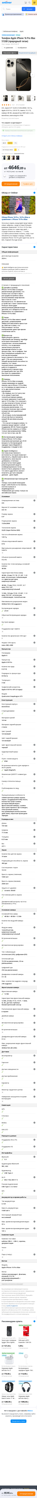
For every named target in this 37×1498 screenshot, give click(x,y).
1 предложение (23, 1348)
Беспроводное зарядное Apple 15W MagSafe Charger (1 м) (26, 1369)
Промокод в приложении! (13, 14)
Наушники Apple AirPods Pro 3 (7, 1369)
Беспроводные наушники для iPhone (9, 1366)
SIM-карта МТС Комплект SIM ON (24, 1341)
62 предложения (7, 1376)
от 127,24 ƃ (6, 1346)
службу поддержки (12, 1306)
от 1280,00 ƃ (7, 1402)
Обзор (4, 1355)
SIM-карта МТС (22, 1338)
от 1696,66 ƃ (23, 1402)
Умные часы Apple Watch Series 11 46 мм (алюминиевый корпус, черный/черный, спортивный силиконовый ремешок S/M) (9, 1397)
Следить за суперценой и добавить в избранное (17, 176)
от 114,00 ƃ (22, 1374)
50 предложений (7, 1404)
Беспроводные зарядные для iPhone (26, 1366)
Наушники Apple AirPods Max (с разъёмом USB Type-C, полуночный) (25, 1397)
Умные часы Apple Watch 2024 (9, 1394)
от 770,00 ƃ (6, 1374)
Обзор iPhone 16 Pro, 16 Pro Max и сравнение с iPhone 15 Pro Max (16, 218)
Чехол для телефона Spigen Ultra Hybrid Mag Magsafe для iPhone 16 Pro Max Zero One (9, 1341)
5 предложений (6, 1348)
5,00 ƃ (20, 1346)
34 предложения (23, 1376)
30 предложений (23, 1404)
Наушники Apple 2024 (25, 1394)
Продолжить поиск (18, 1421)
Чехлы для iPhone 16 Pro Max (9, 1338)
